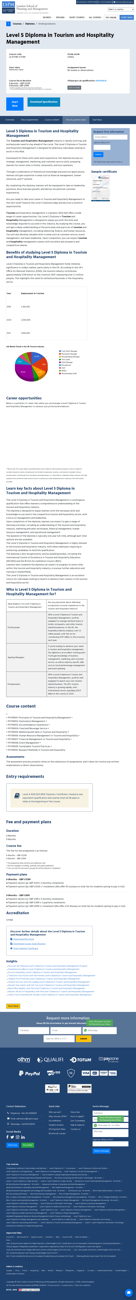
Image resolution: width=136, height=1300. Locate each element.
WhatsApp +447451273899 (87, 2)
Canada (9, 1270)
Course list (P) (67, 1237)
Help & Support (77, 1125)
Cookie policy (67, 1285)
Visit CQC (116, 1249)
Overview (9, 120)
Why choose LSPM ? (58, 1116)
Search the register (94, 1246)
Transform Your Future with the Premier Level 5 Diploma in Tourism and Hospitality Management (51, 975)
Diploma (60, 17)
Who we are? (55, 1112)
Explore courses (36, 1237)
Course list (10, 1237)
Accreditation (55, 1121)
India (43, 1270)
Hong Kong (34, 1270)
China (17, 1270)
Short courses (76, 17)
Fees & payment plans (76, 120)
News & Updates (81, 1237)
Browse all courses (57, 1133)
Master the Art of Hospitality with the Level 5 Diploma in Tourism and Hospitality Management (51, 991)
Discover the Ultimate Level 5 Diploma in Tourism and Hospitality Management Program (47, 966)
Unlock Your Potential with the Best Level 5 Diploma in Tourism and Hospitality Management (50, 995)
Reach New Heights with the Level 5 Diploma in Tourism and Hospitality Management (46, 988)
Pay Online (111, 17)
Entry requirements (29, 120)
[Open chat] (129, 1293)
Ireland (50, 1270)
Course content (52, 120)
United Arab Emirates (104, 1270)
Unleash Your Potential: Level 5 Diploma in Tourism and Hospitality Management (44, 979)
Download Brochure (23, 939)
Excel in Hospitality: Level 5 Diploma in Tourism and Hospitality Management (42, 972)
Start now (126, 17)
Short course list (22, 1237)
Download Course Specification (29, 944)
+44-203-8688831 (106, 2)
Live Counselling (78, 1121)
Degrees (47, 17)
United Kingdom (121, 1270)
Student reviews (56, 1125)
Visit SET (54, 1253)
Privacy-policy (54, 1285)
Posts (8, 1240)
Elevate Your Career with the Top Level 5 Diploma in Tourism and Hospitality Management (48, 985)
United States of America (15, 1273)
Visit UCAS (67, 1249)
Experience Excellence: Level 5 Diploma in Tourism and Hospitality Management (43, 969)
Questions (49, 1237)
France (24, 1270)
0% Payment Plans (57, 1129)
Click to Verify (74, 87)
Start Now (15, 104)
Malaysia (59, 1270)
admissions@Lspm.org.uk (124, 2)
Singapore (80, 1270)
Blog (57, 1237)
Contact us (75, 1129)
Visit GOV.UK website (108, 1256)
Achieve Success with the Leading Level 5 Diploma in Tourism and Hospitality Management (49, 982)
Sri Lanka (90, 1270)
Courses (17, 24)
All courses (95, 17)
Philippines (70, 1270)
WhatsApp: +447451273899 (22, 1124)
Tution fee (75, 1112)
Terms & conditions (82, 1285)
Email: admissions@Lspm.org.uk (24, 1119)
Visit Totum (69, 1256)
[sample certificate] (100, 188)
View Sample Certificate (25, 949)
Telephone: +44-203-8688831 (23, 1113)
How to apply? (77, 1116)
